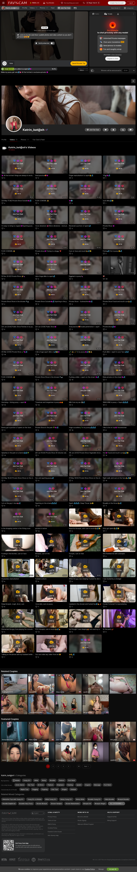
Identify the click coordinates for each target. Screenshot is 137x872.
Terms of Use (52, 820)
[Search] (83, 2)
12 (5, 455)
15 (72, 380)
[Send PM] (131, 129)
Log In (131, 3)
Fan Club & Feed (39, 140)
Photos (44, 8)
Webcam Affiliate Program (86, 824)
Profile (24, 8)
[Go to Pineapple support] (34, 860)
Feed (52, 8)
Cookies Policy (52, 828)
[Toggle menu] (3, 3)
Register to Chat (112, 58)
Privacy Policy (52, 817)
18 (5, 354)
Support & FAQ (111, 817)
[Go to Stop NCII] (44, 859)
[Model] (133, 81)
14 (106, 480)
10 (5, 405)
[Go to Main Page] (17, 3)
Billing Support (111, 820)
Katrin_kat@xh (7, 775)
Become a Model (83, 817)
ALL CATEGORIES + (116, 803)
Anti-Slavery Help (53, 835)
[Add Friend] (123, 129)
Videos (33, 8)
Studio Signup (82, 820)
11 (4, 430)
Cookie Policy (90, 869)
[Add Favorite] (4, 63)
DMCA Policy (52, 824)
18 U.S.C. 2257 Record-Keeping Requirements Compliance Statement (114, 859)
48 (106, 279)
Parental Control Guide (55, 831)
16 (39, 405)
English (36, 813)
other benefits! (116, 55)
